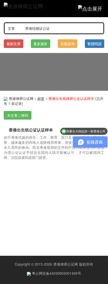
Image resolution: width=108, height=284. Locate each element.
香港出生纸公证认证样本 (31, 130)
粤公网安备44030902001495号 (56, 273)
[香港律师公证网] (23, 6)
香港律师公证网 (21, 98)
